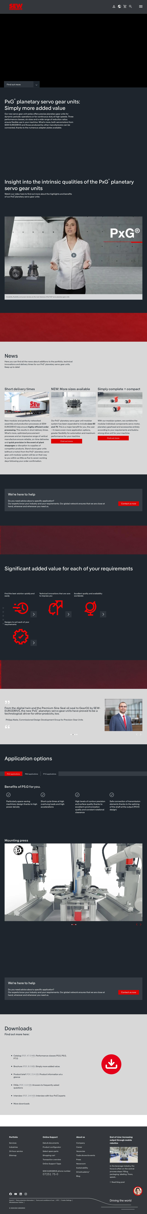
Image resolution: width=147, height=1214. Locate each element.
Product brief (26, 1074)
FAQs (23, 1085)
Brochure (24, 1066)
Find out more (67, 441)
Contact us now (128, 503)
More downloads (22, 1103)
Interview (24, 1095)
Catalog (24, 1055)
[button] (137, 734)
